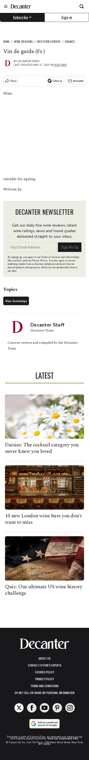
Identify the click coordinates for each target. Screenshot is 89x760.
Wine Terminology (16, 301)
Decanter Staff (28, 61)
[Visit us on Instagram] (70, 707)
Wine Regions (23, 41)
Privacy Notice (40, 261)
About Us (44, 658)
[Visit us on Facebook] (32, 707)
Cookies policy (44, 672)
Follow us (57, 81)
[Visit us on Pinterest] (57, 707)
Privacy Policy (44, 679)
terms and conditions (44, 685)
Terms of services (51, 257)
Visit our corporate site (62, 738)
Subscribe (20, 17)
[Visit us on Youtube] (44, 707)
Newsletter (78, 81)
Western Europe (49, 41)
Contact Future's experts (44, 665)
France (70, 41)
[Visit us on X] (19, 707)
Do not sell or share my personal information (44, 692)
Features (60, 65)
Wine (6, 41)
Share (13, 81)
